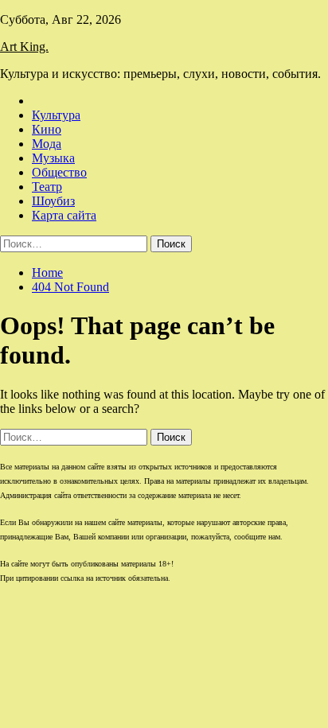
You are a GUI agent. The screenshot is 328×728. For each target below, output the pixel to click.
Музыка (53, 158)
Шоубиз (53, 201)
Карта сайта (64, 215)
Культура (56, 115)
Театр (47, 186)
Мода (46, 143)
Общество (59, 172)
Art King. (24, 46)
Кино (46, 129)
